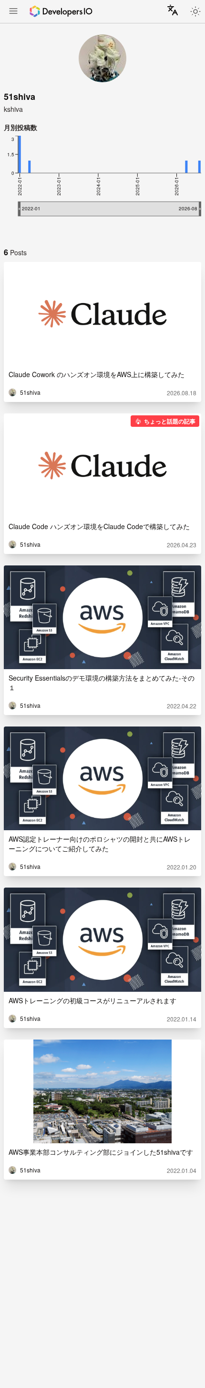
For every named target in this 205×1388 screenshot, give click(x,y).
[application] (102, 185)
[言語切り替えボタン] (172, 10)
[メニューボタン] (13, 12)
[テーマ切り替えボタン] (195, 11)
